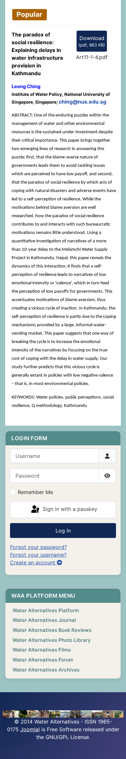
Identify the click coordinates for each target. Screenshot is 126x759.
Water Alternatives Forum (43, 660)
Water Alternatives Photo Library (52, 640)
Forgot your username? (38, 555)
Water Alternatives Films (42, 650)
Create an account (33, 562)
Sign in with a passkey (69, 509)
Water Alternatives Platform (46, 610)
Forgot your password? (38, 547)
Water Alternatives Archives (46, 670)
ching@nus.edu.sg (82, 101)
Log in (63, 530)
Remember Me (35, 492)
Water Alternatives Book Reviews (52, 630)
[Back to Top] (115, 747)
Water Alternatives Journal (44, 620)
